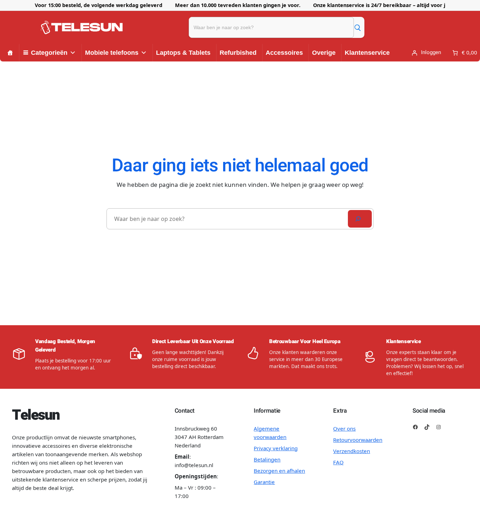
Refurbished (238, 52)
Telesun (35, 415)
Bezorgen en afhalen (279, 470)
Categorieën (49, 52)
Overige (324, 52)
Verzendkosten (351, 450)
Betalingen (267, 459)
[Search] (360, 219)
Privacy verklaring (276, 448)
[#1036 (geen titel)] (10, 52)
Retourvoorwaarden (357, 439)
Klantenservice (367, 52)
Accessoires (284, 52)
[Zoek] (357, 27)
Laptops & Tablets (183, 52)
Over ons (344, 428)
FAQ (338, 462)
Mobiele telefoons (111, 52)
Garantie (264, 481)
